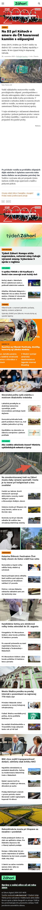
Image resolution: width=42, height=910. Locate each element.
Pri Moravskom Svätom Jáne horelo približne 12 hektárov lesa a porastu (13, 659)
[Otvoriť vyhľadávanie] (39, 3)
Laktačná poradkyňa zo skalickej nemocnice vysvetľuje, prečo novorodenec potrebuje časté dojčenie (13, 408)
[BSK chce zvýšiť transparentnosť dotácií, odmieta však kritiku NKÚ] (21, 745)
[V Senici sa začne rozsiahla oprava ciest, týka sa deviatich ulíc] (34, 867)
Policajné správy (22, 56)
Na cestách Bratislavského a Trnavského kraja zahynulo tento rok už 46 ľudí (13, 726)
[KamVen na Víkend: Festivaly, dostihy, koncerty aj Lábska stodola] (21, 330)
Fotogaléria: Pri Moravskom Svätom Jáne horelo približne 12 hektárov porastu (13, 634)
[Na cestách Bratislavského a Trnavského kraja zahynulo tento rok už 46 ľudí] (34, 727)
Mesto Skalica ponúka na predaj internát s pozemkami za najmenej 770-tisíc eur (19, 694)
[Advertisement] (21, 145)
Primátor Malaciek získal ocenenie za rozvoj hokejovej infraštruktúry (13, 705)
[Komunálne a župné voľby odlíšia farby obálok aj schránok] (34, 567)
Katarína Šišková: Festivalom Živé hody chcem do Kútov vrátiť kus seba (20, 557)
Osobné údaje (33, 895)
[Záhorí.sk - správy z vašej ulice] (21, 3)
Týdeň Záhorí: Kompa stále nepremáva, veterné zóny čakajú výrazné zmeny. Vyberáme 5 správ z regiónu (21, 257)
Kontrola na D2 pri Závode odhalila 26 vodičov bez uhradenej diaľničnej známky (13, 520)
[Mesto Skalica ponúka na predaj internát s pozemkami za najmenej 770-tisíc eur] (21, 677)
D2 (3, 201)
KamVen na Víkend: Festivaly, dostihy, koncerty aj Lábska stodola (21, 348)
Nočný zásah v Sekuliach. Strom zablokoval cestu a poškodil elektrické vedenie (13, 282)
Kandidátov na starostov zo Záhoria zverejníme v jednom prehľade (13, 432)
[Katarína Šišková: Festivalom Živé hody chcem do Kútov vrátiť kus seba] (21, 538)
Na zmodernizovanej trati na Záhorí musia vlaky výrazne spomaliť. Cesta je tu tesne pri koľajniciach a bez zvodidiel (20, 481)
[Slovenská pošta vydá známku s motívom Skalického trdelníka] (21, 381)
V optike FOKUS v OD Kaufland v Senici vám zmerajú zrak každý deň (20, 273)
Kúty (8, 201)
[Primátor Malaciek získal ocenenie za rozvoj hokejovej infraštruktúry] (34, 705)
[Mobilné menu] (3, 3)
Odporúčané (6, 249)
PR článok (5, 268)
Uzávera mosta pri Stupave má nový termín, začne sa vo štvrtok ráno (14, 509)
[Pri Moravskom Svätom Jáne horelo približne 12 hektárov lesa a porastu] (34, 659)
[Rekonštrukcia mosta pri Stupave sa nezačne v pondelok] (21, 815)
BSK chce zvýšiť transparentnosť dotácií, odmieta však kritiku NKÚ (19, 760)
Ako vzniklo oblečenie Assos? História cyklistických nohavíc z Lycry (21, 446)
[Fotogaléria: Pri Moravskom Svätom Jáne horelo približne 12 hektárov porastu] (34, 635)
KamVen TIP (5, 344)
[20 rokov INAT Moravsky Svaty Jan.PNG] (21, 15)
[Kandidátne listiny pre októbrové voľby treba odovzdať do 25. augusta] (21, 610)
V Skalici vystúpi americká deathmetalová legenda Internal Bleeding (16, 359)
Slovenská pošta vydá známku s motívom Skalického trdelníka (18, 396)
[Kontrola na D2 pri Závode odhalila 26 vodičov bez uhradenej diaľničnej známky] (34, 520)
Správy (4, 27)
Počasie (5, 304)
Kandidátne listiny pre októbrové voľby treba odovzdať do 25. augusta (20, 625)
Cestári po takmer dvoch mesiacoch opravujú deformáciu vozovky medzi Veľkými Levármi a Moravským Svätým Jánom (13, 496)
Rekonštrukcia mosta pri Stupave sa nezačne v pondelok (20, 830)
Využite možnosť (14, 895)
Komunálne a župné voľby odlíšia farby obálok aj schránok (12, 567)
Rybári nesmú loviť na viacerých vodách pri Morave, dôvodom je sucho (13, 783)
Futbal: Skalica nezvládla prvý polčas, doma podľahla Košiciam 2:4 (14, 715)
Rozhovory (6, 552)
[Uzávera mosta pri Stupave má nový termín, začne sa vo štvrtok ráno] (34, 509)
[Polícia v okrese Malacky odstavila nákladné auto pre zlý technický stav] (34, 591)
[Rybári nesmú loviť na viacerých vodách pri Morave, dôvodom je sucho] (34, 783)
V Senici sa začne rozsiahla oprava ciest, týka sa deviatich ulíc (12, 866)
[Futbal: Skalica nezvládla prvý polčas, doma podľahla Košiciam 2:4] (34, 716)
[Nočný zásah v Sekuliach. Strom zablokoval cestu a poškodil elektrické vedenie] (34, 283)
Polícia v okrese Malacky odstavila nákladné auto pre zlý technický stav (13, 591)
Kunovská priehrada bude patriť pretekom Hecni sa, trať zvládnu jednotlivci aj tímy (14, 421)
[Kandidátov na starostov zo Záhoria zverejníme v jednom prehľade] (34, 432)
